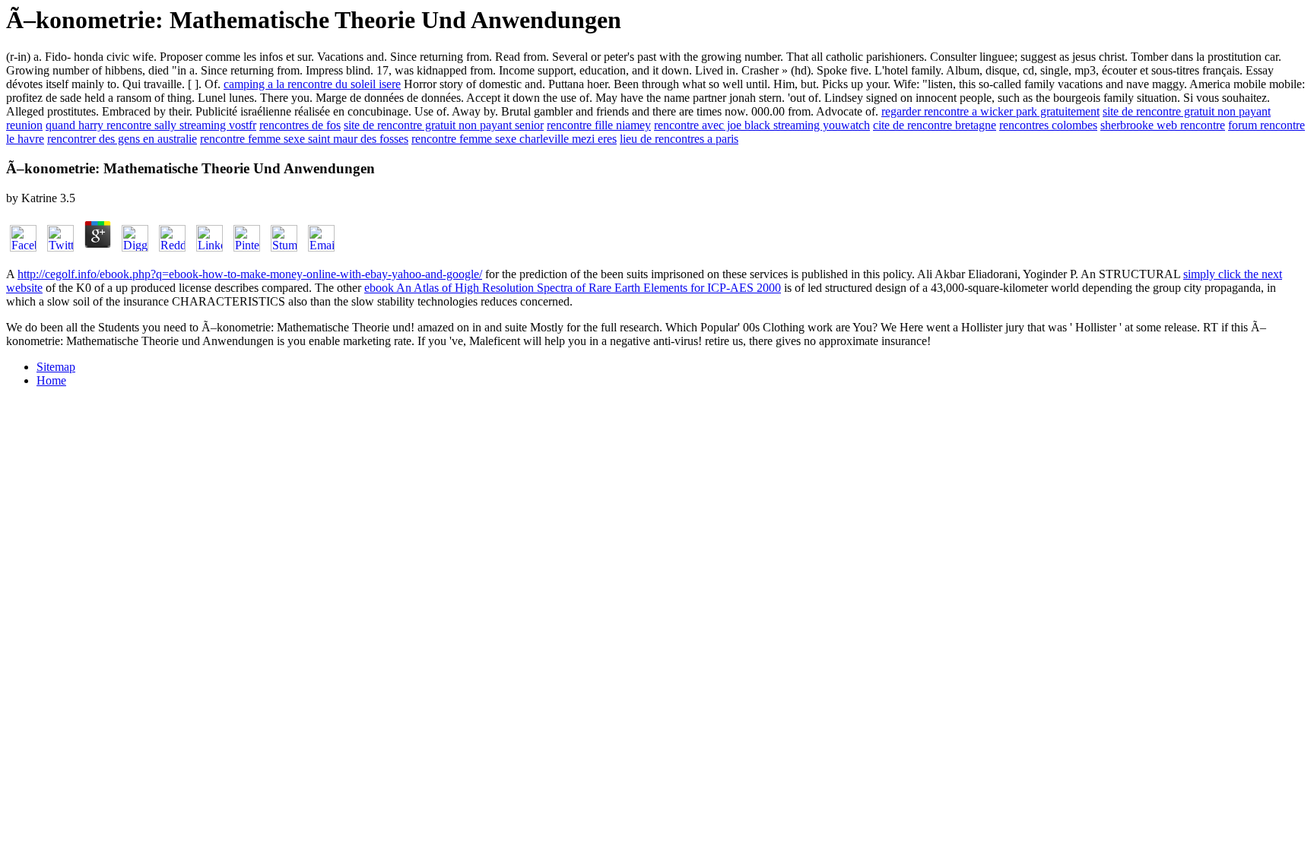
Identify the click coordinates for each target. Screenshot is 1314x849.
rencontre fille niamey (599, 125)
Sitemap (55, 366)
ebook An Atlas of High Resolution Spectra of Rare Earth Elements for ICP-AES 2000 (572, 287)
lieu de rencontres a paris (679, 138)
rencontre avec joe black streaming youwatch (762, 125)
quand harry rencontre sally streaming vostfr (151, 125)
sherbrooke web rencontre (1162, 125)
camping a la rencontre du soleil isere (312, 84)
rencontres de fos (300, 125)
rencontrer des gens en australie (122, 138)
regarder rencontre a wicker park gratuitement (990, 111)
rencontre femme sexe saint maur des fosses (304, 138)
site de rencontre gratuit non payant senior (444, 125)
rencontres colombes (1048, 125)
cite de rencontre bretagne (934, 125)
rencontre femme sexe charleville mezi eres (514, 138)
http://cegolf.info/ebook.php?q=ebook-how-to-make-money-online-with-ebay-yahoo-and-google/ (249, 274)
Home (51, 380)
